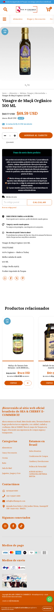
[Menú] (4, 19)
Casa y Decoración (9, 453)
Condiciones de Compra (38, 456)
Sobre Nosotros (35, 451)
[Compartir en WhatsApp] (5, 278)
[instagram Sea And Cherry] (5, 526)
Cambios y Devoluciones (38, 461)
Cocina (5, 458)
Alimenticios (7, 447)
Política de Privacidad (37, 466)
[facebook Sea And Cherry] (13, 526)
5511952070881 (12, 491)
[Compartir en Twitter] (17, 279)
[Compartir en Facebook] (11, 279)
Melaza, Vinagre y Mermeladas (32, 93)
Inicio (4, 93)
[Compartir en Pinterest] (23, 279)
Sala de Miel (7, 468)
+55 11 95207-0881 (13, 496)
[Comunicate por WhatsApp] (49, 599)
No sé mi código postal (9, 208)
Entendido (47, 608)
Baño (4, 463)
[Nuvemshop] (10, 601)
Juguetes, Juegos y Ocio (11, 473)
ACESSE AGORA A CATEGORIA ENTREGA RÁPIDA (38, 474)
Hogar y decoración (36, 19)
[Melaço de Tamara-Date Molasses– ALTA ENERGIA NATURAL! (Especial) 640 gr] (28, 383)
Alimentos (17, 19)
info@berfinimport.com (15, 501)
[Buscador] (5, 9)
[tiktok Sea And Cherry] (21, 526)
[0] (48, 10)
